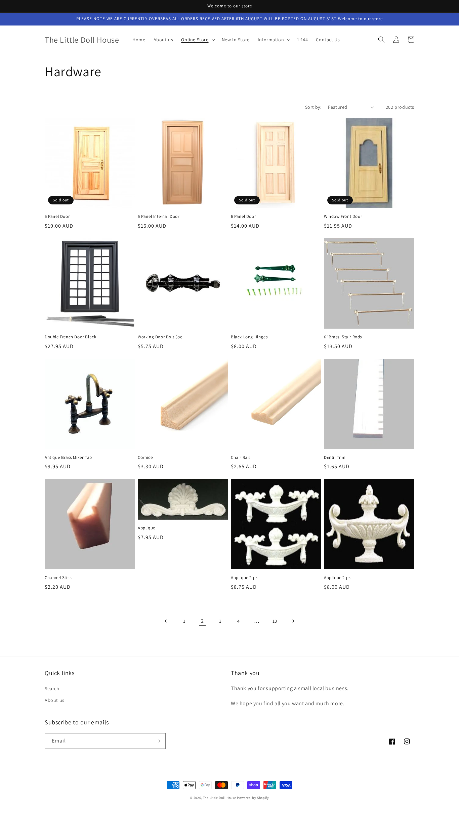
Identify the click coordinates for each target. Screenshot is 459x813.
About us (55, 700)
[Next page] (293, 621)
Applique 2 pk (244, 577)
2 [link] (202, 620)
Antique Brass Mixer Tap (68, 457)
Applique (146, 528)
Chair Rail (240, 457)
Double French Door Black (70, 337)
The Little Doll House (219, 798)
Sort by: (313, 107)
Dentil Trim (335, 457)
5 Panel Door (57, 216)
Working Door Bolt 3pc (160, 337)
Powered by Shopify (253, 798)
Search (52, 688)
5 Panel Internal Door (158, 216)
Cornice (145, 457)
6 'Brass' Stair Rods (343, 337)
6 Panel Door (243, 216)
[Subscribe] (158, 741)
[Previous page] (166, 621)
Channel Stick (58, 577)
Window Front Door (343, 216)
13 (275, 621)
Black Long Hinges (249, 337)
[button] (197, 40)
